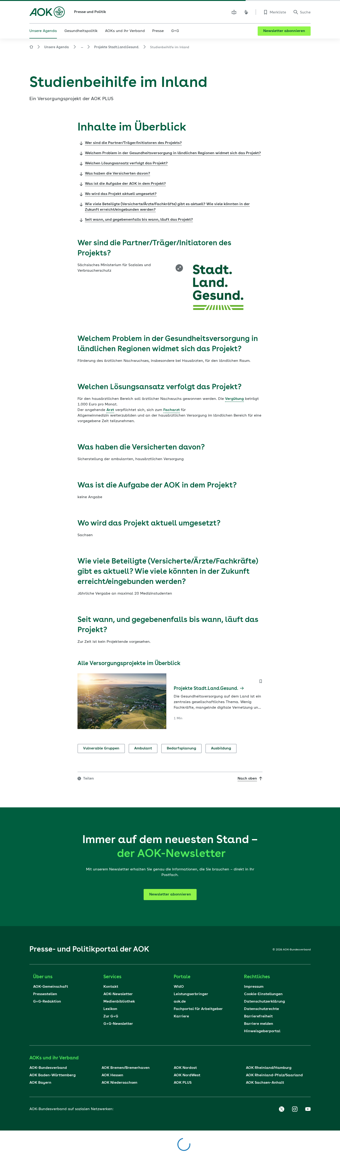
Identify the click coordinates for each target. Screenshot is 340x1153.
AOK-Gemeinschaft (50, 987)
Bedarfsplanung (181, 748)
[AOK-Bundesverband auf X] (281, 1109)
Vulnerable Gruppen (101, 748)
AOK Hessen (112, 1075)
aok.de (180, 1001)
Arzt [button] (110, 410)
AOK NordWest (187, 1075)
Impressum (253, 987)
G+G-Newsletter (118, 1024)
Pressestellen (45, 994)
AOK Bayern (40, 1083)
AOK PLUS (183, 1083)
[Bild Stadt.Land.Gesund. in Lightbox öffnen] (179, 268)
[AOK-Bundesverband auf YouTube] (308, 1109)
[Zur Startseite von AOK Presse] (31, 48)
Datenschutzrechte (261, 1009)
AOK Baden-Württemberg (52, 1075)
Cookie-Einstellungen (263, 994)
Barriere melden (258, 1024)
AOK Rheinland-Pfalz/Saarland (274, 1075)
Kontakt (110, 987)
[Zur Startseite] (47, 12)
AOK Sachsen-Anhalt (265, 1083)
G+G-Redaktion (47, 1001)
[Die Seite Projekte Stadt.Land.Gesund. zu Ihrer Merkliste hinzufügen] (260, 681)
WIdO (179, 987)
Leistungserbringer (191, 994)
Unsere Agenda (56, 47)
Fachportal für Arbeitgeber (198, 1009)
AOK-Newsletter (118, 994)
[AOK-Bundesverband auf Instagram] (294, 1109)
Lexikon (110, 1009)
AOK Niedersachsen (119, 1083)
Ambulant (143, 748)
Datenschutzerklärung (264, 1001)
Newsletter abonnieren (284, 31)
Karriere (181, 1016)
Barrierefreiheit (258, 1016)
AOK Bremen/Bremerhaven (126, 1068)
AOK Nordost (185, 1068)
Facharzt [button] (171, 410)
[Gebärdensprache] (246, 12)
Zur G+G (110, 1016)
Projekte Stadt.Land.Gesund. (116, 47)
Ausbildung (221, 748)
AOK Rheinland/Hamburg (268, 1068)
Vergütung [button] (234, 399)
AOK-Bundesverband (48, 1068)
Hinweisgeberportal (262, 1031)
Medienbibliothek (119, 1001)
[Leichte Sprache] (234, 12)
